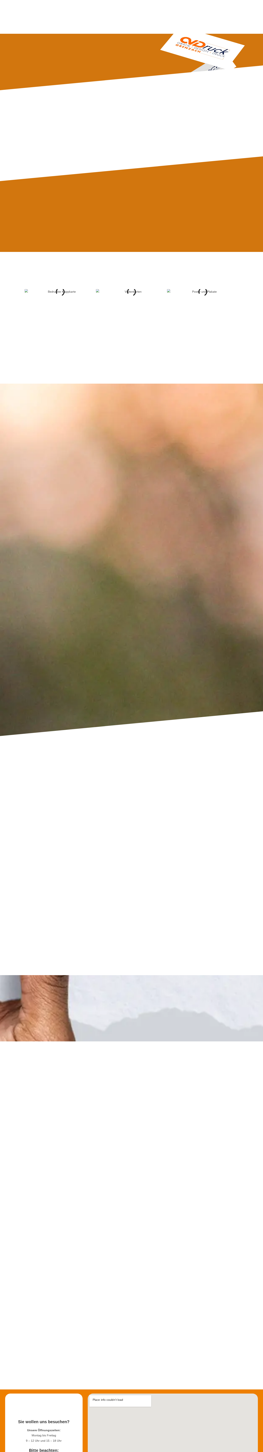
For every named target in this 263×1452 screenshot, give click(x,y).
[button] (29, 291)
